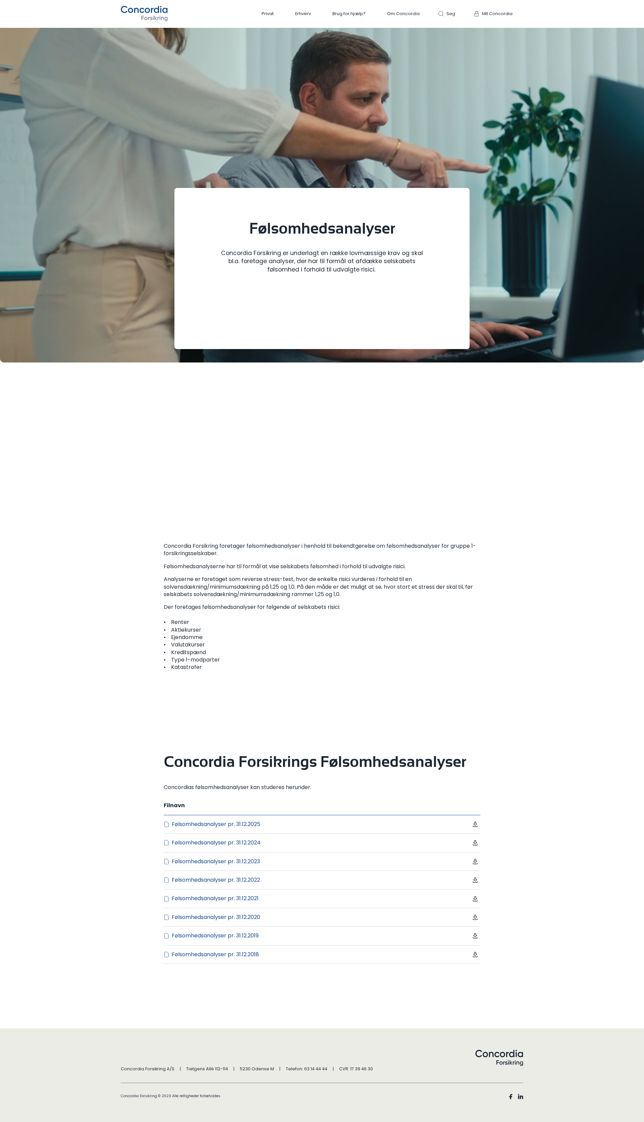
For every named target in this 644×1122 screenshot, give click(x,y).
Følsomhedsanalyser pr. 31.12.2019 (215, 935)
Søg (450, 13)
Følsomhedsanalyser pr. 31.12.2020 (216, 917)
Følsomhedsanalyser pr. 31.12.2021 (215, 898)
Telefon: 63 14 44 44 (306, 1069)
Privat (268, 13)
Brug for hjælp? (349, 13)
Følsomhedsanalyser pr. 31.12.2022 (216, 880)
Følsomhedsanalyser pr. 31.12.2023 (216, 861)
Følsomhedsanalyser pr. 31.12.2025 (216, 824)
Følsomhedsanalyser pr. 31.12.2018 (215, 954)
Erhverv (303, 13)
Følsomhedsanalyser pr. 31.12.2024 (216, 842)
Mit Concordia (497, 13)
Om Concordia (403, 13)
